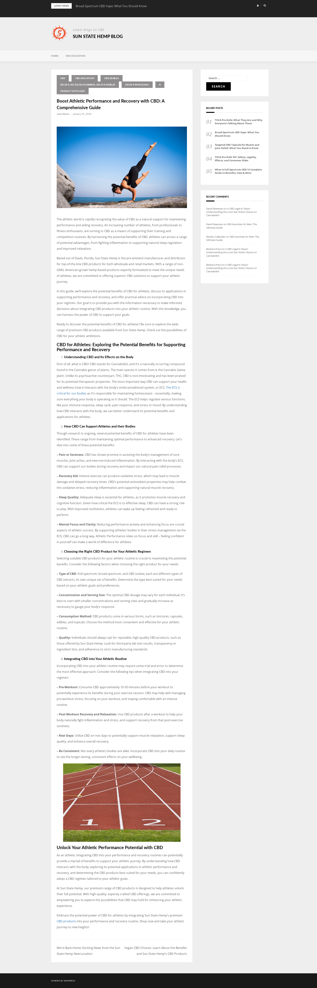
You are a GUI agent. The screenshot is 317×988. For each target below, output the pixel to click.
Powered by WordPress (63, 980)
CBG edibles (111, 78)
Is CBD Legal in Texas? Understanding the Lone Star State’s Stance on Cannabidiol (231, 212)
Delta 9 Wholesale (137, 84)
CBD (62, 78)
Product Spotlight (72, 91)
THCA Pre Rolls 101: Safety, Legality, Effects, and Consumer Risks (236, 158)
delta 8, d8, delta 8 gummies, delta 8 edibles (87, 84)
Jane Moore (63, 114)
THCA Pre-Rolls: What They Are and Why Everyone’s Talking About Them (238, 121)
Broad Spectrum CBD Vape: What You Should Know (111, 6)
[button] (258, 5)
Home (54, 55)
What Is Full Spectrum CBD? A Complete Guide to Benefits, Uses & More (238, 171)
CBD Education (75, 55)
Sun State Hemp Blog (98, 36)
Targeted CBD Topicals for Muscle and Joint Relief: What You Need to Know (237, 146)
